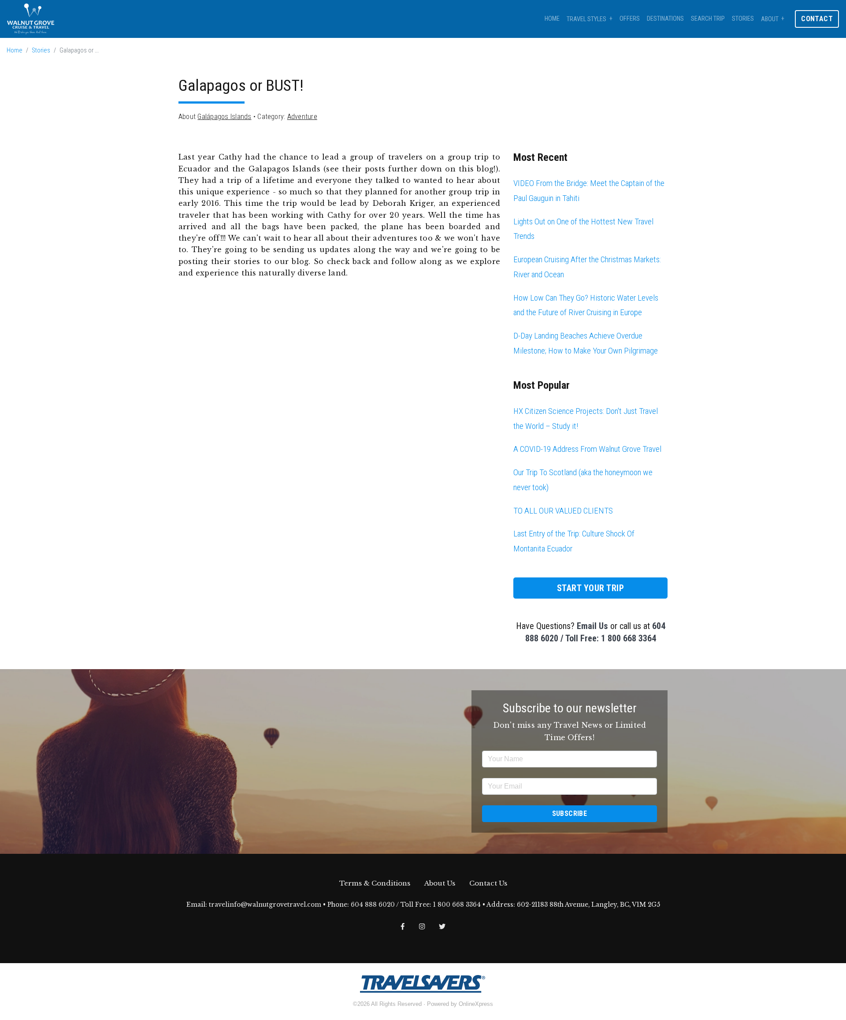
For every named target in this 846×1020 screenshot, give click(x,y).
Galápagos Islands (224, 116)
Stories (743, 18)
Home (552, 18)
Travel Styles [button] (586, 19)
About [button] (770, 19)
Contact (817, 19)
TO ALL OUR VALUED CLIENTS (563, 511)
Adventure (302, 116)
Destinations (665, 18)
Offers (630, 18)
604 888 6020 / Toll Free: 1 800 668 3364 (416, 904)
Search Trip (708, 18)
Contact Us (488, 883)
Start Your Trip (590, 588)
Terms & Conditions (374, 883)
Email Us (592, 626)
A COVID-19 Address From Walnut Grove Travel (587, 449)
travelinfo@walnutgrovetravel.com (265, 904)
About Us (439, 883)
